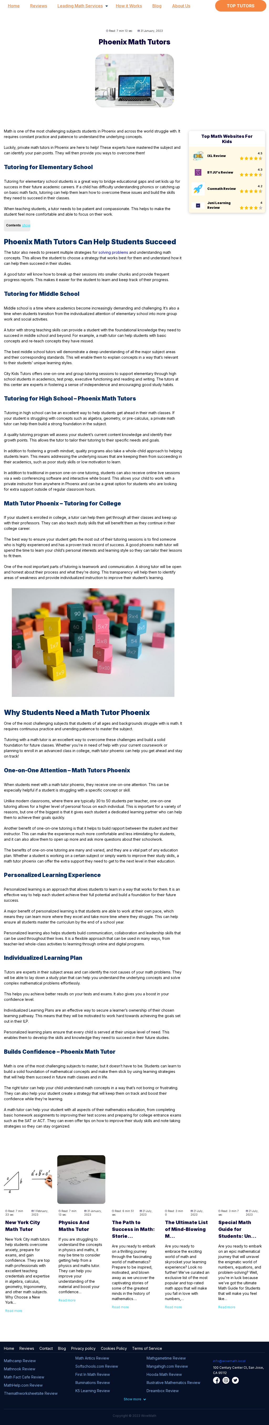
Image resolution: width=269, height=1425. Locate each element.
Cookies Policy (114, 1348)
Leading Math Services (80, 5)
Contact (46, 1348)
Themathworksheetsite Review (31, 1393)
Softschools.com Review (96, 1366)
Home (14, 5)
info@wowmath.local (229, 1361)
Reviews (38, 5)
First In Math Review (92, 1374)
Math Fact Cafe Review (24, 1377)
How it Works (129, 5)
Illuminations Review (92, 1382)
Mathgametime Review (166, 1358)
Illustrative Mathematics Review (173, 1382)
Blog (157, 5)
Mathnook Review (19, 1369)
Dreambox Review (163, 1390)
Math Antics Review (92, 1358)
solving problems (113, 252)
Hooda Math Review (164, 1374)
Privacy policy (83, 1348)
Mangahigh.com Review (167, 1366)
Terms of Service (147, 1348)
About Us (181, 5)
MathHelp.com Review (23, 1385)
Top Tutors (241, 5)
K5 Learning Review (92, 1390)
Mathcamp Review (20, 1360)
